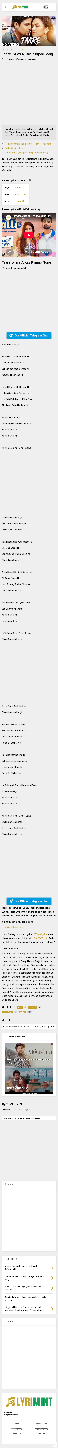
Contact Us (16, 1433)
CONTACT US (40, 938)
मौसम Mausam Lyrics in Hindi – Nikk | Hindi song (27, 143)
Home (3, 49)
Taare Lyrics (41, 934)
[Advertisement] (29, 93)
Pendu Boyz (21, 49)
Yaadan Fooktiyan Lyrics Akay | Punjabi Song (26, 152)
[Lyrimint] (20, 8)
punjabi (11, 49)
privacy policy (16, 1429)
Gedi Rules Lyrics (15, 927)
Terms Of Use (41, 1424)
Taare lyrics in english (15, 268)
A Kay (18, 187)
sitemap (41, 1433)
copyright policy (41, 1429)
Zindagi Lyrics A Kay (14, 148)
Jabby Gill (19, 201)
